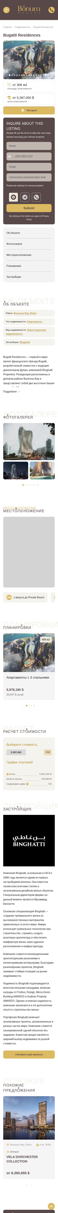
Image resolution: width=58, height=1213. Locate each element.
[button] (9, 75)
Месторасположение (18, 255)
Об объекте (13, 233)
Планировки (13, 266)
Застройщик (13, 276)
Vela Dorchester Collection (22, 1159)
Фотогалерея (14, 244)
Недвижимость (23, 27)
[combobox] (10, 156)
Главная (8, 27)
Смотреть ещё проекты (29, 1054)
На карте (32, 110)
